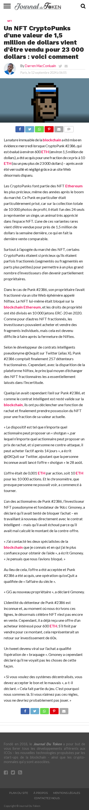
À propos (40, 793)
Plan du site (18, 793)
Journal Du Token (47, 744)
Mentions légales (66, 793)
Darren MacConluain (40, 66)
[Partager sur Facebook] (19, 128)
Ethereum (74, 186)
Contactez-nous (47, 798)
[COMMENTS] (69, 128)
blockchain (52, 140)
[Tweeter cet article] (29, 128)
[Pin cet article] (49, 128)
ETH (45, 151)
